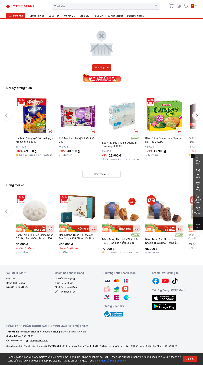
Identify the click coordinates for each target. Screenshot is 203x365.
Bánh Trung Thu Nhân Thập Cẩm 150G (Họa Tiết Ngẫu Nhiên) (120, 241)
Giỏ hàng (198, 188)
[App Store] (164, 297)
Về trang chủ (102, 67)
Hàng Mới (98, 16)
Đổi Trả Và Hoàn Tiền (65, 291)
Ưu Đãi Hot (54, 16)
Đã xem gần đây (197, 201)
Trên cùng (198, 226)
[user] (178, 5)
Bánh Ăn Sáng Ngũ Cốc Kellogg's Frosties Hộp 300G (34, 140)
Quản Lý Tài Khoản (64, 283)
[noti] (185, 5)
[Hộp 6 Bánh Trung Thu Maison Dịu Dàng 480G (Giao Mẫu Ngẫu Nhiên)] (78, 213)
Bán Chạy (84, 16)
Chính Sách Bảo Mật (16, 283)
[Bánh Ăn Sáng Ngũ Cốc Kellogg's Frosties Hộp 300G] (35, 116)
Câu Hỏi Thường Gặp (65, 278)
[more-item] (195, 16)
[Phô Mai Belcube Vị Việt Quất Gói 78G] (78, 116)
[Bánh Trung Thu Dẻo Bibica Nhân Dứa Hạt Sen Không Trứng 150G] (35, 213)
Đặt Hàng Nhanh (135, 16)
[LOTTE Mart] (20, 6)
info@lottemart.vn (39, 340)
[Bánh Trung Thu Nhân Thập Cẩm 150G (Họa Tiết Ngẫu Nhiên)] (121, 213)
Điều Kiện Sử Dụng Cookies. (111, 360)
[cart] (171, 5)
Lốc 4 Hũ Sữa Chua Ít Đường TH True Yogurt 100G (120, 144)
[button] (194, 5)
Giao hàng (198, 175)
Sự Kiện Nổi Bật (115, 16)
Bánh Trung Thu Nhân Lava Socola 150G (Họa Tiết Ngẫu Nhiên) (161, 241)
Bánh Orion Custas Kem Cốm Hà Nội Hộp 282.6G (163, 140)
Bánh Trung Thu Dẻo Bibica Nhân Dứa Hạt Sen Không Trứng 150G (34, 236)
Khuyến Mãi (69, 16)
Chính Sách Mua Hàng (66, 287)
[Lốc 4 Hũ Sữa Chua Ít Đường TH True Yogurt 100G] (121, 116)
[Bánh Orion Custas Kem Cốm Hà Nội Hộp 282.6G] (164, 116)
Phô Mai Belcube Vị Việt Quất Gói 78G (77, 140)
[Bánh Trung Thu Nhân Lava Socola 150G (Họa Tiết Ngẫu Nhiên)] (164, 213)
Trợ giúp (198, 213)
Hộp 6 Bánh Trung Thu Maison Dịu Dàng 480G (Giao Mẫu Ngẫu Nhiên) (77, 236)
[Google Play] (164, 306)
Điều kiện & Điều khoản (17, 287)
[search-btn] (156, 6)
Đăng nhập (198, 162)
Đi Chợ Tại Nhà (37, 16)
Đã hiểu (190, 358)
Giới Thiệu (11, 278)
